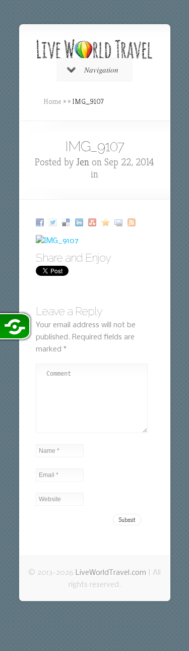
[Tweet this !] (54, 222)
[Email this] (119, 222)
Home (52, 101)
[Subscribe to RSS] (133, 222)
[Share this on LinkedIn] (80, 222)
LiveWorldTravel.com (111, 573)
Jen (82, 162)
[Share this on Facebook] (41, 222)
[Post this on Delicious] (67, 222)
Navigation (101, 70)
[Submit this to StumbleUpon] (93, 222)
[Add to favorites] (106, 222)
